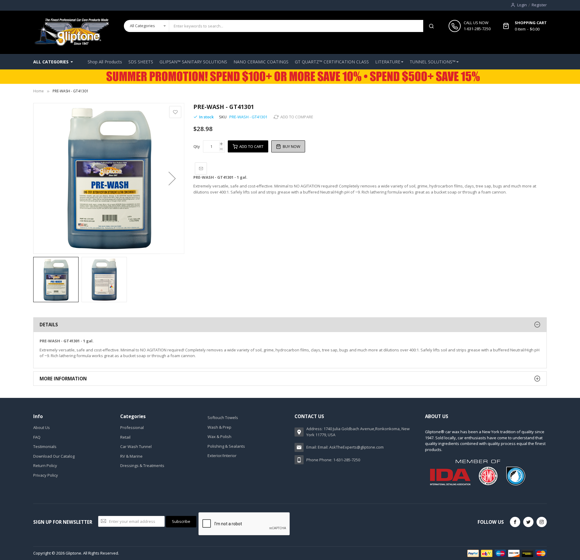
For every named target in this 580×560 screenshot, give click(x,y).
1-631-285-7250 (477, 28)
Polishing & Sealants (226, 446)
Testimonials (44, 446)
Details (49, 325)
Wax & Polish (219, 436)
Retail (125, 437)
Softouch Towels (223, 417)
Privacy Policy (45, 475)
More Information (63, 379)
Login (522, 5)
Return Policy (45, 465)
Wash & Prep (219, 427)
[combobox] (296, 26)
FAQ (36, 437)
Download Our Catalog (54, 456)
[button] (172, 178)
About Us (41, 427)
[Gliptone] (71, 32)
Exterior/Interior (222, 455)
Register (539, 5)
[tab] (290, 324)
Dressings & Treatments (142, 465)
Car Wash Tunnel (136, 446)
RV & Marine (131, 456)
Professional (132, 427)
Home (38, 91)
